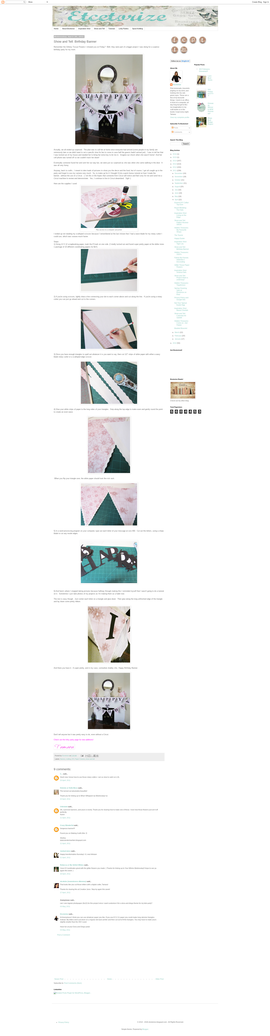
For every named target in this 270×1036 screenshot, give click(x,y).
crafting (68, 759)
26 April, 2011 (65, 874)
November (179, 177)
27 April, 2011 (65, 893)
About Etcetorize (68, 29)
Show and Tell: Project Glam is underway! (181, 278)
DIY (73, 759)
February (178, 336)
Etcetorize (64, 914)
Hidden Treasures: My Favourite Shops (181, 230)
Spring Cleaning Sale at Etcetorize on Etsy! (180, 291)
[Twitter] (202, 44)
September (179, 183)
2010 (175, 343)
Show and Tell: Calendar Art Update (180, 316)
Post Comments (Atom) (73, 983)
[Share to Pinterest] (97, 755)
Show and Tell (99, 29)
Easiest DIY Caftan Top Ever (181, 204)
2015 (175, 157)
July (176, 190)
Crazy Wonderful (66, 825)
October (178, 180)
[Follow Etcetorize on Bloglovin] (180, 62)
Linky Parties (124, 29)
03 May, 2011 (65, 906)
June (177, 193)
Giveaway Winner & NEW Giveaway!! (210, 108)
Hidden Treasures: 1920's (181, 253)
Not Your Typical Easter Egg (180, 304)
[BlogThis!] (89, 755)
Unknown (64, 807)
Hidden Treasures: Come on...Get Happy (181, 323)
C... (61, 774)
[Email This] (86, 755)
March (177, 332)
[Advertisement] (109, 957)
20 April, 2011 (65, 780)
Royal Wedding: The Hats (180, 209)
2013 (175, 164)
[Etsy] (183, 44)
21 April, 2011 (65, 818)
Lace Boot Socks (210, 78)
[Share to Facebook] (94, 755)
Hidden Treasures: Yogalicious (181, 284)
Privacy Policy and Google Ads (181, 299)
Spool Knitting (137, 29)
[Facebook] (174, 44)
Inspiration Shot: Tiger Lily (180, 243)
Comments (177, 132)
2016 (175, 154)
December (179, 173)
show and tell (90, 759)
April (177, 200)
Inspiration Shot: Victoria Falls (180, 271)
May (176, 196)
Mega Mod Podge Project (210, 121)
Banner (62, 759)
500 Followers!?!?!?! (210, 93)
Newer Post (58, 979)
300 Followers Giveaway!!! (204, 70)
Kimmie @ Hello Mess (69, 788)
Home (56, 29)
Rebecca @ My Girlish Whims (72, 865)
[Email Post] (82, 755)
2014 (175, 161)
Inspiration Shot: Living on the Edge (180, 215)
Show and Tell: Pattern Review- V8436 (181, 222)
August (177, 187)
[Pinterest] (193, 44)
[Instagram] (174, 54)
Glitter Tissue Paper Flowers (181, 266)
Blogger (145, 1029)
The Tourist (178, 235)
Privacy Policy (63, 1022)
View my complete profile (179, 117)
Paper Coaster (80, 759)
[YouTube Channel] (183, 54)
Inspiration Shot (84, 29)
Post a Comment (63, 935)
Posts (175, 128)
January (178, 339)
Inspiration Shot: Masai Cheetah (181, 309)
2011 (175, 171)
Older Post (160, 979)
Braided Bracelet (180, 328)
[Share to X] (92, 755)
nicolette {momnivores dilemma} (73, 881)
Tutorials (111, 29)
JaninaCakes (65, 851)
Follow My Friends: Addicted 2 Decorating (181, 260)
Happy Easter (179, 238)
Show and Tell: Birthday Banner (181, 248)
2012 (175, 167)
